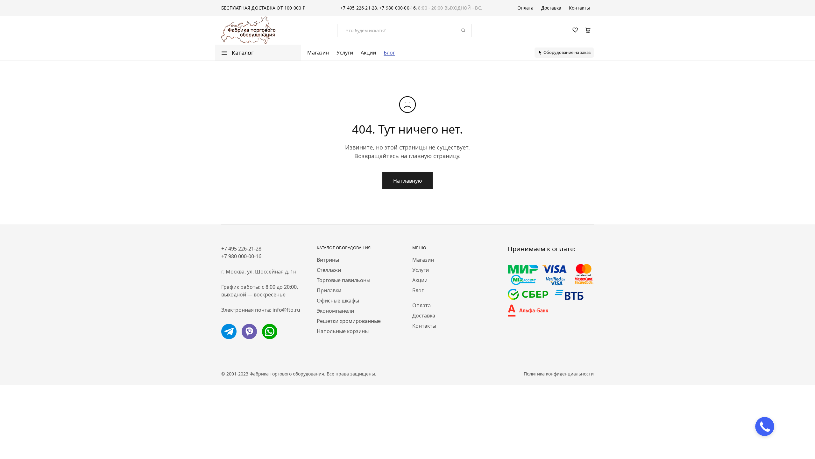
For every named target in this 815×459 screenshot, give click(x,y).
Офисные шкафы (338, 300)
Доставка (551, 8)
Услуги (345, 52)
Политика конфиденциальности (559, 374)
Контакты (579, 8)
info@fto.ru (286, 309)
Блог (389, 52)
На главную (407, 180)
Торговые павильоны (343, 280)
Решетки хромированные (349, 320)
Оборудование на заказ (567, 52)
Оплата (525, 8)
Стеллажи (329, 269)
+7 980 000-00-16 (397, 8)
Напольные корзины (343, 331)
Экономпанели (335, 310)
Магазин (318, 52)
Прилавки (329, 290)
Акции (368, 52)
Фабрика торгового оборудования (287, 374)
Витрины (328, 259)
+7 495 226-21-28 (358, 8)
